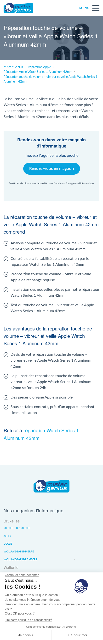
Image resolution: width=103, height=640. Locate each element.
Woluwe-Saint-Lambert (20, 559)
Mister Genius (22, 8)
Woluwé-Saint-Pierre (19, 551)
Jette (7, 536)
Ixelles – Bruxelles (17, 528)
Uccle (8, 543)
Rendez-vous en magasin (51, 169)
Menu (84, 8)
